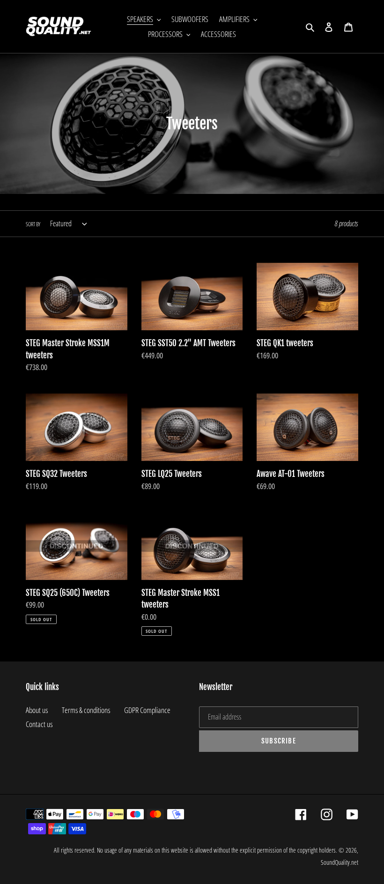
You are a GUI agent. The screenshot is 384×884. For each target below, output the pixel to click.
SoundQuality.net (339, 862)
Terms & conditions (86, 710)
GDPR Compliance (147, 710)
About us (37, 710)
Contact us (39, 724)
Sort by (33, 224)
